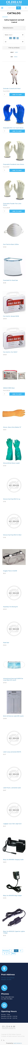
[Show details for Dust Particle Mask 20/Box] (14, 230)
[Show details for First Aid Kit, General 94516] (14, 302)
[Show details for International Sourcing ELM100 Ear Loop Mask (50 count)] (14, 664)
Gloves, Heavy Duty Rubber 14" (12, 427)
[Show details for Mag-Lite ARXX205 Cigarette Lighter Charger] (14, 917)
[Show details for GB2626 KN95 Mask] (14, 374)
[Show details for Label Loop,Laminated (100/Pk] (14, 738)
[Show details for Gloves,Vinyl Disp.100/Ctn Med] (14, 521)
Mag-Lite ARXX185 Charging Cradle (13, 859)
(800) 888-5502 (9, 997)
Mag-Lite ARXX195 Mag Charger (12, 895)
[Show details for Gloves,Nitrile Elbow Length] (14, 449)
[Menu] (2, 8)
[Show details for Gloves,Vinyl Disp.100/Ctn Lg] (14, 485)
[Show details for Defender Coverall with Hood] (14, 74)
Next (13, 953)
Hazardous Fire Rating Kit (10, 607)
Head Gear (6, 642)
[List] (14, 38)
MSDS (15, 57)
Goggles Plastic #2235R (10, 571)
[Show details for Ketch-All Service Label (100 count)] (14, 702)
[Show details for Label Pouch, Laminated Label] (14, 774)
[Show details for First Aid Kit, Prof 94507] (14, 338)
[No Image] (18, 38)
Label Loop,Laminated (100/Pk (12, 752)
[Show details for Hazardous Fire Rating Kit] (14, 593)
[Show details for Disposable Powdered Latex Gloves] (14, 150)
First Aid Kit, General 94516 (11, 316)
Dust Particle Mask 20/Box (11, 244)
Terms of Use (21, 1036)
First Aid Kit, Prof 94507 (10, 352)
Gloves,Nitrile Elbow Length (11, 463)
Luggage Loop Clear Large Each (12, 824)
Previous (6, 950)
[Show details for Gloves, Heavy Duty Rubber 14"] (14, 413)
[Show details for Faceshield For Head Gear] (14, 266)
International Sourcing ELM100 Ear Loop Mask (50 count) (13, 679)
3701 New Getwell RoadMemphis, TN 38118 (7, 979)
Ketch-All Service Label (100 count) (13, 716)
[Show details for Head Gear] (14, 628)
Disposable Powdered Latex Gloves (13, 164)
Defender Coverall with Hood (11, 88)
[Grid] (11, 38)
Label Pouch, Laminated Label (12, 788)
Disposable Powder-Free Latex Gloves (12, 204)
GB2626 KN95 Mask (9, 388)
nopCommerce (17, 1043)
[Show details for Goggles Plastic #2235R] (14, 557)
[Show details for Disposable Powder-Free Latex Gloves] (14, 189)
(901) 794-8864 (8, 999)
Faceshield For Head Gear (10, 280)
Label (16, 52)
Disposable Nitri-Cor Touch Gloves (13, 128)
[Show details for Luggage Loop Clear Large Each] (14, 810)
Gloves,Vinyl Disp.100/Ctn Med (12, 535)
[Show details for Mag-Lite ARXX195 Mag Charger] (14, 881)
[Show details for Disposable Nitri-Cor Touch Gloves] (14, 114)
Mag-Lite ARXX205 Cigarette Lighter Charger (14, 932)
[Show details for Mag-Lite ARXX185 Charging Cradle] (14, 845)
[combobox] (14, 35)
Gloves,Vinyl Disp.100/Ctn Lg (11, 499)
